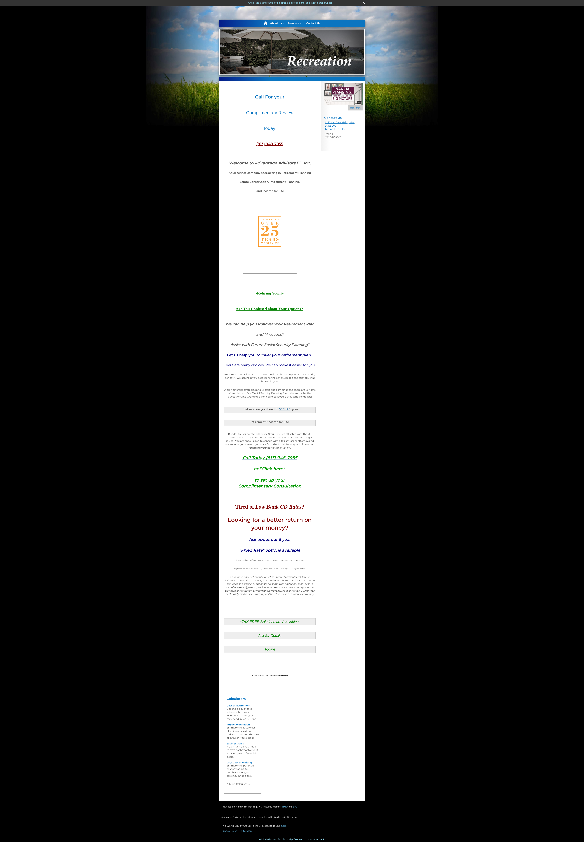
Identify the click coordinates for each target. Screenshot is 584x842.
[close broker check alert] (364, 3)
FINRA (285, 807)
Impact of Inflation (238, 724)
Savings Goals (235, 743)
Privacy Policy (229, 831)
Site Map (246, 831)
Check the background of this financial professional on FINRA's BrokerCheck (290, 2)
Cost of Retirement (238, 705)
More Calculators (239, 784)
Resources (294, 23)
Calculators (236, 699)
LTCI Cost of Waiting (239, 762)
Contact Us (313, 23)
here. (284, 825)
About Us (276, 23)
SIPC (295, 807)
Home (265, 23)
